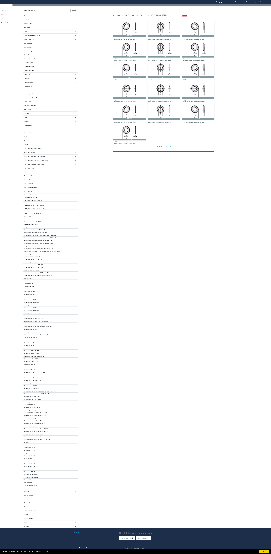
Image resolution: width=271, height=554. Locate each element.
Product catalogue (6, 6)
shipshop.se (4, 22)
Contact (3, 14)
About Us (3, 10)
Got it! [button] (264, 551)
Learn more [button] (45, 551)
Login (2, 18)
